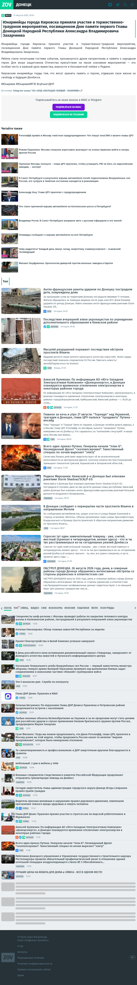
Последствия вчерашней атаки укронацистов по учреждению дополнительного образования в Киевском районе (87, 321)
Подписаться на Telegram (68, 114)
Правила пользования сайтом (33, 969)
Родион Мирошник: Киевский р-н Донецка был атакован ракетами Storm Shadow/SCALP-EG (84, 477)
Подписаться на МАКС (68, 107)
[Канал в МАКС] (110, 4)
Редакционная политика (30, 957)
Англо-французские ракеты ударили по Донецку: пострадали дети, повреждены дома (87, 291)
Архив (20, 975)
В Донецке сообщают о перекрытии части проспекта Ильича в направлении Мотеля (88, 508)
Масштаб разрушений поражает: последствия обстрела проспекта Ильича (83, 351)
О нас (20, 946)
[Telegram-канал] (117, 4)
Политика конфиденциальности (34, 963)
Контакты (22, 952)
